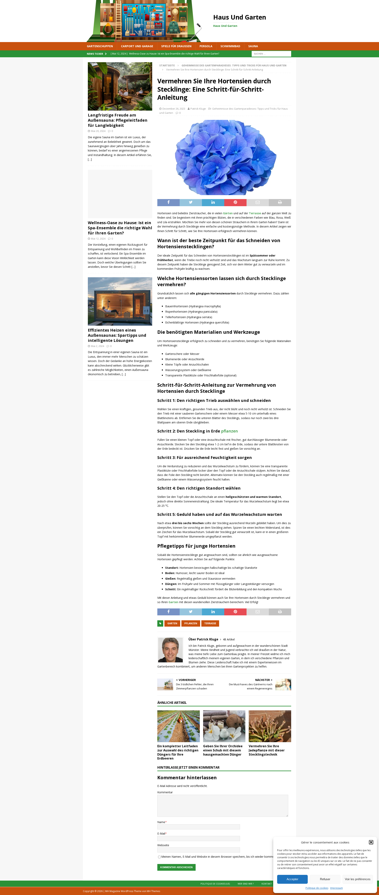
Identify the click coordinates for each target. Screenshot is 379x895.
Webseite (163, 845)
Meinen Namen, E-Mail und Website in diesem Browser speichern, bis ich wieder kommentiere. (221, 856)
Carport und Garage (137, 46)
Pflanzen (190, 623)
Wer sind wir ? (246, 883)
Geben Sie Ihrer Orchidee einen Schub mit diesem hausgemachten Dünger (223, 750)
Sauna (253, 46)
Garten (173, 602)
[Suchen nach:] (271, 53)
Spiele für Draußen (176, 46)
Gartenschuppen (100, 46)
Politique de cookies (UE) (215, 883)
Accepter (292, 879)
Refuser (325, 879)
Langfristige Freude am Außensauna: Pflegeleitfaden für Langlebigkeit (117, 120)
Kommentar (165, 792)
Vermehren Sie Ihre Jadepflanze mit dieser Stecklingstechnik (267, 750)
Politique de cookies (317, 888)
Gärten (228, 213)
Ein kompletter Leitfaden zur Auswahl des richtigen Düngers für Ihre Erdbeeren (177, 752)
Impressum (336, 888)
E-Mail (161, 833)
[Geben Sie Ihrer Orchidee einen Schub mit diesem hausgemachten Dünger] (224, 726)
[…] (90, 159)
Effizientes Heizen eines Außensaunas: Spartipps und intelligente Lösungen (117, 335)
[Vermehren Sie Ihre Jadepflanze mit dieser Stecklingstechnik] (270, 726)
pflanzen (229, 431)
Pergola (206, 46)
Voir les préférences (358, 879)
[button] (371, 842)
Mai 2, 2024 (97, 346)
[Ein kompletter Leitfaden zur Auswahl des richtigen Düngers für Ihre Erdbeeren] (178, 726)
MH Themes (153, 891)
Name (161, 822)
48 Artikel (229, 639)
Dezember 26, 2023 (173, 108)
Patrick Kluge (198, 108)
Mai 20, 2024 (98, 131)
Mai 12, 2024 (98, 238)
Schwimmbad (230, 46)
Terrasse (255, 213)
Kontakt (267, 883)
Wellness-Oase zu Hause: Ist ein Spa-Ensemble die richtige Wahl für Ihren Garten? (120, 228)
